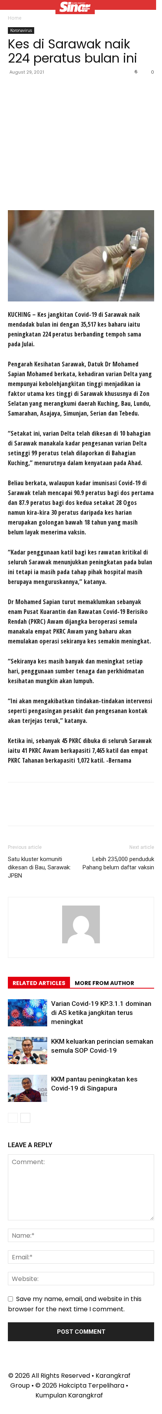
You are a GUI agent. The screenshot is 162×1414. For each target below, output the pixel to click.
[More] (88, 90)
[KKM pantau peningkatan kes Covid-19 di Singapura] (27, 1088)
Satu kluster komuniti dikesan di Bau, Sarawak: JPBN (39, 867)
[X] (34, 90)
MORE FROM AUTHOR (104, 983)
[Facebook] (16, 90)
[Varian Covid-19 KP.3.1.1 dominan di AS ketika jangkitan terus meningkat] (27, 1012)
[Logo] (75, 8)
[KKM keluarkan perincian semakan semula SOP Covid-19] (27, 1050)
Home (15, 18)
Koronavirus (21, 30)
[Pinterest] (52, 90)
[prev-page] (13, 1118)
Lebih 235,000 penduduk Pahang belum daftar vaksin (118, 863)
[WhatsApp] (70, 90)
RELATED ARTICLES (39, 983)
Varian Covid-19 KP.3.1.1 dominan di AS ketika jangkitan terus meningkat (101, 1013)
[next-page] (25, 1118)
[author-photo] (81, 943)
